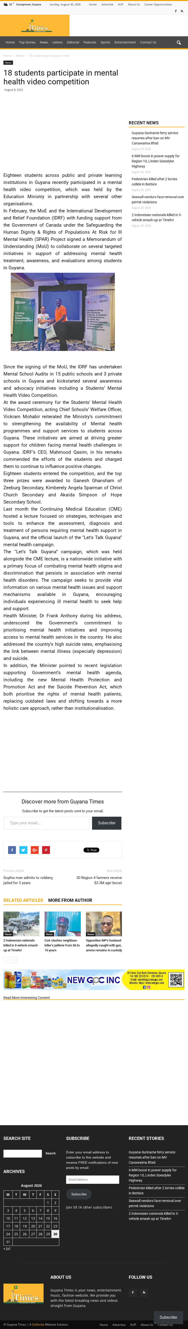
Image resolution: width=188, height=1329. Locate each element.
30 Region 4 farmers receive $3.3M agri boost (99, 880)
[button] (179, 43)
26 (25, 1234)
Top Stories (27, 42)
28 (40, 1234)
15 (48, 1218)
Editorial (73, 42)
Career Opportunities (158, 4)
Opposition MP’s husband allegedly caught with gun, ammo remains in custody (104, 945)
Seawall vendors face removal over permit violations (158, 199)
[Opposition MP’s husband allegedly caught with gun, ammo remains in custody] (104, 924)
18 (16, 1226)
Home (93, 4)
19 (25, 1226)
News (44, 42)
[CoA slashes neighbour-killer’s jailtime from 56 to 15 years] (63, 924)
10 (8, 1218)
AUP (120, 4)
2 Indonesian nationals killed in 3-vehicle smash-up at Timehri (20, 945)
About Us (134, 4)
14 (40, 1218)
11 (16, 1218)
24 (8, 1234)
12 (25, 1218)
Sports (105, 42)
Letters (57, 42)
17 (8, 1226)
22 (48, 1226)
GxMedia (38, 1324)
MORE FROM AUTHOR (70, 900)
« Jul (6, 1248)
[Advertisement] (62, 131)
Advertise (107, 4)
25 (16, 1234)
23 (55, 1226)
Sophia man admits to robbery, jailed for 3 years (28, 880)
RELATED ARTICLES (23, 900)
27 (33, 1234)
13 (33, 1218)
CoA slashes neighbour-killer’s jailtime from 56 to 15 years (62, 945)
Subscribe (107, 823)
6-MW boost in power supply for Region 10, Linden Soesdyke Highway (156, 161)
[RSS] (182, 11)
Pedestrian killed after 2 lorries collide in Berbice (154, 181)
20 (33, 1226)
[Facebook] (175, 11)
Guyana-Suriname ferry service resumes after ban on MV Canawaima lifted (155, 138)
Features (89, 42)
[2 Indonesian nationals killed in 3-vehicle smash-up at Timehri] (21, 924)
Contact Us (148, 42)
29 (48, 1234)
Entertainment (125, 42)
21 (40, 1226)
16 (55, 1218)
